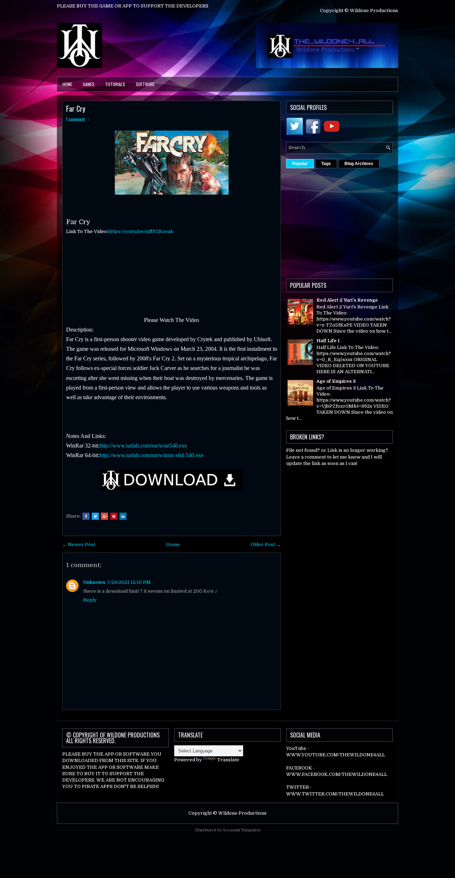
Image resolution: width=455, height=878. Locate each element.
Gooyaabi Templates (241, 830)
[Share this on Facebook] (86, 516)
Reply (90, 600)
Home (67, 84)
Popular (300, 163)
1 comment (75, 119)
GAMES (89, 84)
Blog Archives (358, 163)
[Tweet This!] (95, 516)
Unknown (94, 582)
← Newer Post (78, 544)
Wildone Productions (242, 813)
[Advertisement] (370, 221)
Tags (326, 163)
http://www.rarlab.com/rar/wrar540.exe (143, 446)
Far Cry (75, 108)
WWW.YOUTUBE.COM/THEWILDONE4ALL (335, 754)
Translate (228, 759)
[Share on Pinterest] (113, 516)
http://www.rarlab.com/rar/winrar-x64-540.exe (151, 455)
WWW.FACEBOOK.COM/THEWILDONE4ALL (336, 774)
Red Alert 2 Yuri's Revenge (347, 300)
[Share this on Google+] (104, 516)
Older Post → (266, 544)
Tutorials (115, 84)
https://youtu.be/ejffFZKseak (140, 231)
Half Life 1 (327, 340)
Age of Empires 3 (336, 381)
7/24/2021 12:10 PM (129, 582)
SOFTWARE (145, 84)
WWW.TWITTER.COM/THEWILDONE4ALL (335, 794)
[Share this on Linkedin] (123, 516)
